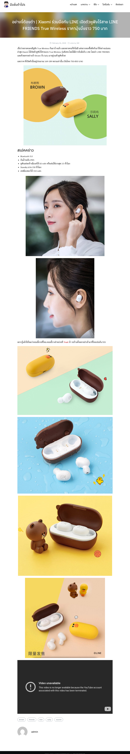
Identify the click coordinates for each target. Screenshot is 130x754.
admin (34, 731)
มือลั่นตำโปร (17, 4)
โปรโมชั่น (106, 4)
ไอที (78, 43)
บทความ (84, 4)
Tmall (66, 342)
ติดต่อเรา (119, 4)
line (41, 719)
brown (21, 719)
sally (49, 719)
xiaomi (58, 719)
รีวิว (95, 4)
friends (32, 719)
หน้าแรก (73, 4)
